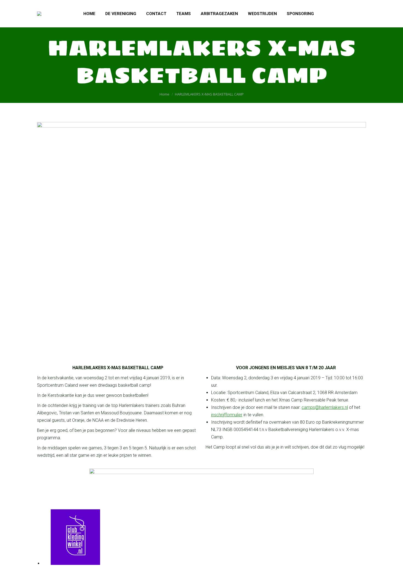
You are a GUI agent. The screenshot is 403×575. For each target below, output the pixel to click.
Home (164, 94)
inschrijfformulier (226, 414)
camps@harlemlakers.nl (325, 407)
